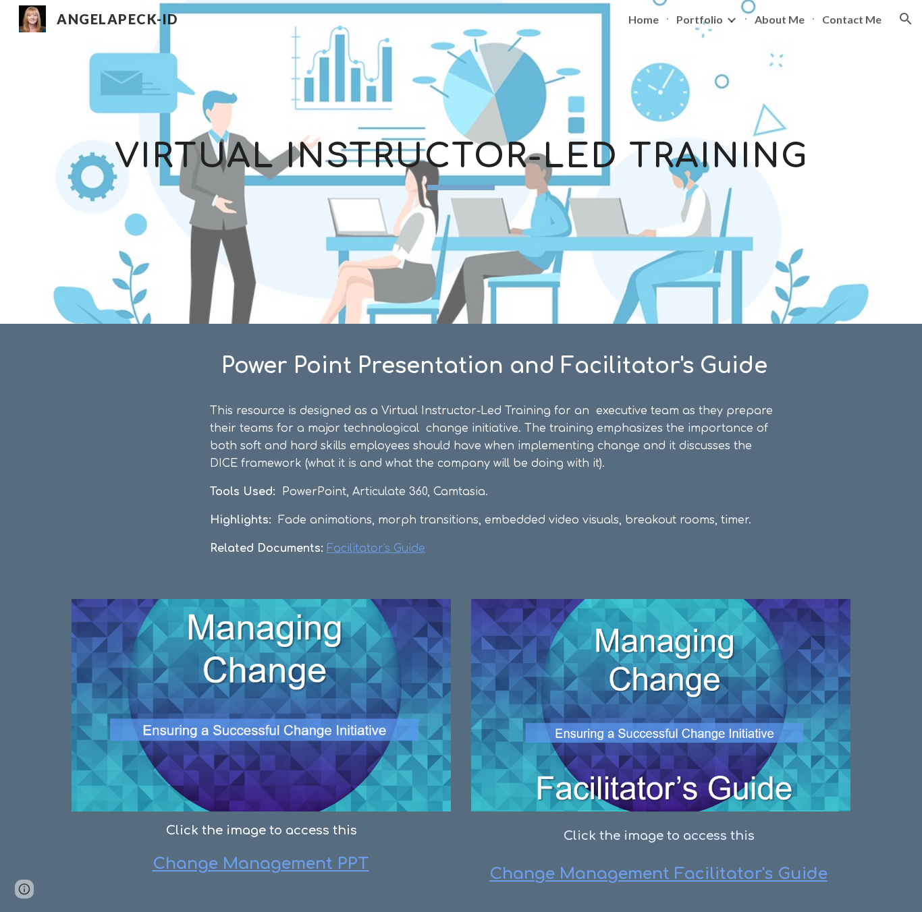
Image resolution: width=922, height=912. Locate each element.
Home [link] (643, 19)
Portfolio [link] (699, 19)
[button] (906, 19)
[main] (461, 162)
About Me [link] (780, 19)
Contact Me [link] (852, 19)
